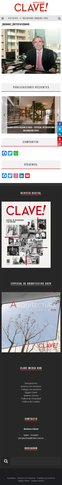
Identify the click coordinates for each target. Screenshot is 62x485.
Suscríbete (11, 478)
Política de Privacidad (31, 398)
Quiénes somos (37, 480)
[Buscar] (60, 18)
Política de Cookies (31, 401)
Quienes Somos (31, 395)
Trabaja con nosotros (31, 389)
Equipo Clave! (31, 392)
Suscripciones (31, 383)
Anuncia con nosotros (31, 386)
